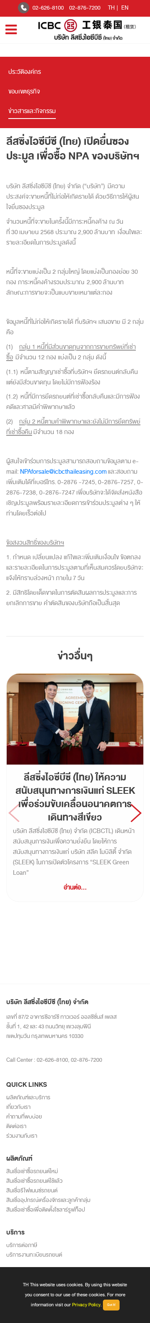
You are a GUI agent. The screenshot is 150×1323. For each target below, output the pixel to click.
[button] (136, 813)
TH (111, 7)
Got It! (111, 1305)
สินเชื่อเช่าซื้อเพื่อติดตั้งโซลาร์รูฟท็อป (45, 1209)
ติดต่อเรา (16, 1126)
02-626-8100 (48, 7)
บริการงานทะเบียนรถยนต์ (34, 1254)
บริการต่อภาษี (21, 1245)
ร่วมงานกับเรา (21, 1135)
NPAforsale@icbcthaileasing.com (63, 472)
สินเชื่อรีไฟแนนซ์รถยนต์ (32, 1190)
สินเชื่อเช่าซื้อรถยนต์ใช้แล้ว (34, 1181)
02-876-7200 (84, 7)
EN (124, 7)
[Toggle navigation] (11, 30)
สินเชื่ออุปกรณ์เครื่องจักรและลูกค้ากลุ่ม (48, 1200)
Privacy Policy (86, 1304)
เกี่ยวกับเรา (18, 1107)
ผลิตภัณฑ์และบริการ (28, 1097)
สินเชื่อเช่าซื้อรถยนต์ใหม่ (32, 1171)
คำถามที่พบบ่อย (24, 1116)
